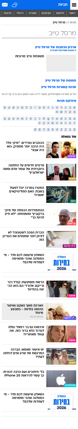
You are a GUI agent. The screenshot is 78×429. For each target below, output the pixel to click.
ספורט (32, 13)
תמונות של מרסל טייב (60, 80)
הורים (73, 94)
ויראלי (20, 13)
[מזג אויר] (15, 5)
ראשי (72, 13)
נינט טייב (17, 94)
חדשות (60, 13)
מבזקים (46, 13)
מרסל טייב (59, 22)
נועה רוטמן (28, 94)
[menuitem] (60, 13)
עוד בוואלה (68, 136)
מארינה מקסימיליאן (58, 94)
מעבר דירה (41, 94)
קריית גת (6, 94)
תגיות (62, 5)
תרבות (7, 13)
